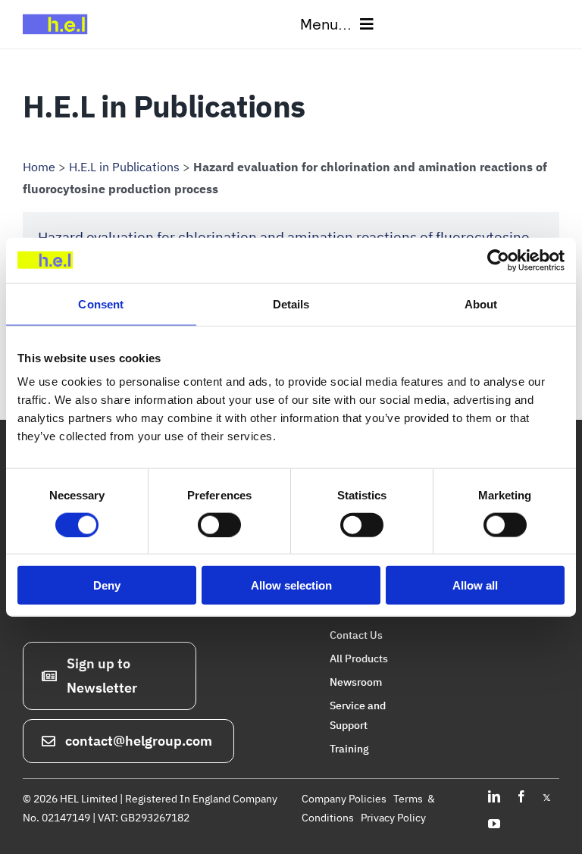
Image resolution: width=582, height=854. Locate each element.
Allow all (475, 585)
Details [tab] (291, 303)
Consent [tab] (101, 303)
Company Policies (344, 799)
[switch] (219, 524)
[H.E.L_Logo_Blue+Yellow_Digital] (58, 13)
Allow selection (291, 585)
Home (39, 166)
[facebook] (521, 796)
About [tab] (481, 303)
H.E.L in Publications (124, 166)
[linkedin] (494, 796)
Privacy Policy (393, 817)
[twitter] (547, 796)
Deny (106, 585)
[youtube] (494, 824)
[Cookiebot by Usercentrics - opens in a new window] (498, 260)
